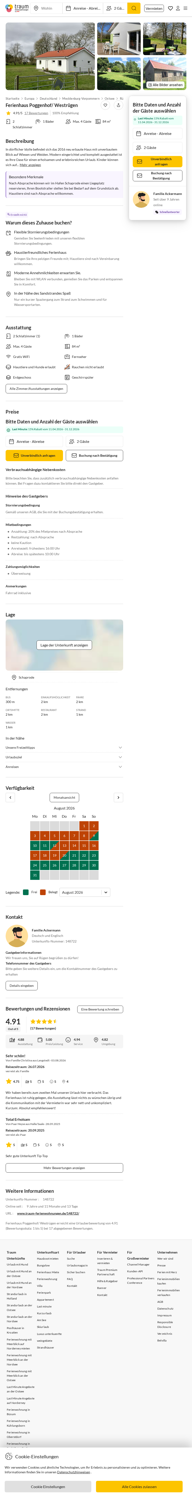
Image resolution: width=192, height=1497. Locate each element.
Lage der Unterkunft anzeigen (64, 645)
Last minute (44, 1306)
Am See (41, 1320)
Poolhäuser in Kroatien (15, 1330)
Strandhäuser (45, 1347)
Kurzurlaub (44, 1313)
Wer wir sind (165, 1258)
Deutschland (48, 98)
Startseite (12, 98)
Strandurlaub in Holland (17, 1296)
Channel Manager (138, 1264)
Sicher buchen (76, 1272)
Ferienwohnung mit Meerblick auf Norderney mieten (19, 1344)
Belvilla (162, 1340)
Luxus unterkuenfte (49, 1334)
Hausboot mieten (48, 1258)
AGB (160, 1301)
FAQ (70, 1279)
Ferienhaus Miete (48, 1272)
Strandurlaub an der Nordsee (19, 1319)
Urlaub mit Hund (17, 1264)
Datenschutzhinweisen (73, 1472)
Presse (161, 1265)
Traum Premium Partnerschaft (107, 1272)
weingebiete (44, 1340)
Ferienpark (44, 1292)
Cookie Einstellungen (48, 1486)
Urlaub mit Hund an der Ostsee (19, 1273)
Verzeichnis (164, 1333)
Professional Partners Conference (140, 1280)
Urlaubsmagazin (77, 1265)
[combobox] (62, 892)
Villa (40, 1286)
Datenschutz (165, 1308)
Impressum (164, 1315)
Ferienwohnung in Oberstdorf (18, 1435)
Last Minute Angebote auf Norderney (20, 1401)
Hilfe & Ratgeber (107, 1281)
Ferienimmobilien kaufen (168, 1281)
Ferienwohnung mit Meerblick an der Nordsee (19, 1359)
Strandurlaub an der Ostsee (19, 1307)
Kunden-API (135, 1271)
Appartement (45, 1299)
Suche (71, 1258)
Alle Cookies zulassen (139, 1486)
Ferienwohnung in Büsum (18, 1412)
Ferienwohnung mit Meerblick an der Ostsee (19, 1375)
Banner (102, 1288)
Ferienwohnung (47, 1279)
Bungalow (43, 1265)
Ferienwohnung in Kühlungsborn (18, 1423)
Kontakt (72, 1286)
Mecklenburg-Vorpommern (81, 98)
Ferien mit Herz (167, 1272)
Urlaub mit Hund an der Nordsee (19, 1285)
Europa (29, 98)
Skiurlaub (43, 1327)
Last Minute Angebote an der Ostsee (20, 1389)
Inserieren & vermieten (105, 1261)
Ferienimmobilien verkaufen (168, 1292)
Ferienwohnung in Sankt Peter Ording (19, 1446)
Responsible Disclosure (165, 1324)
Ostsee (109, 98)
